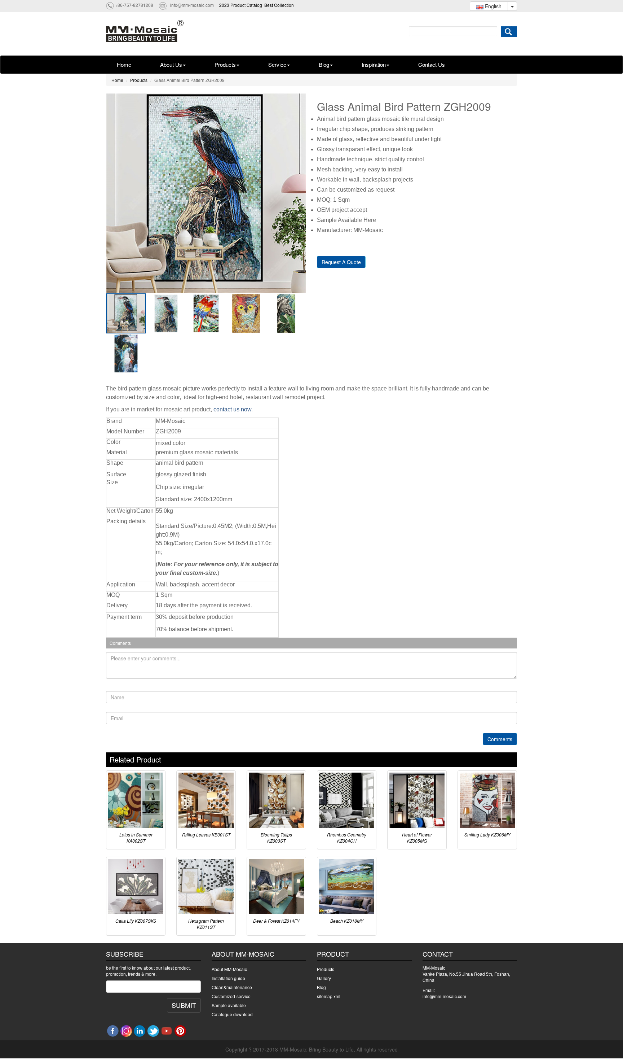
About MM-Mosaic (229, 969)
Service (277, 64)
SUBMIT (184, 1005)
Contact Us (431, 64)
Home (124, 64)
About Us (171, 64)
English (492, 6)
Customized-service (231, 996)
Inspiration (374, 64)
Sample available (229, 1005)
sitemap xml (328, 996)
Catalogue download (232, 1014)
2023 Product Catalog (240, 5)
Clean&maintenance (232, 987)
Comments (499, 739)
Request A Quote (341, 262)
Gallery (324, 978)
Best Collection (279, 5)
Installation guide (228, 978)
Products (225, 64)
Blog (324, 64)
